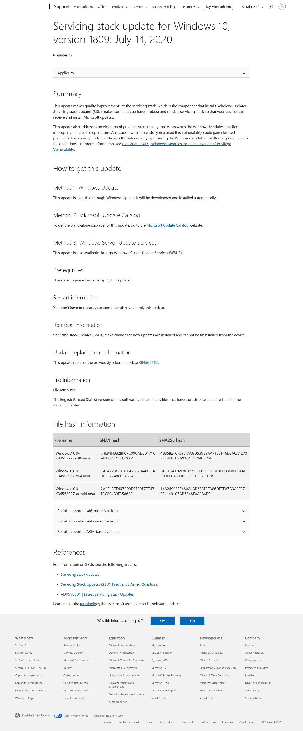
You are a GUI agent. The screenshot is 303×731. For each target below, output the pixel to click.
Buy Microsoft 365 (218, 6)
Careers (249, 645)
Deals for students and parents (126, 694)
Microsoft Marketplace (213, 683)
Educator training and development (121, 684)
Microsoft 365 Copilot (164, 690)
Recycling (227, 722)
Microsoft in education (122, 645)
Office (102, 6)
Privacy (150, 722)
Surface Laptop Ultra (27, 660)
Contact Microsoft (129, 722)
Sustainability (253, 698)
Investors (250, 675)
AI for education (118, 702)
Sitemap (107, 722)
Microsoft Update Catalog (167, 225)
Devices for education (121, 652)
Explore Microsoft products (30, 690)
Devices (138, 6)
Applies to (66, 72)
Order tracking (71, 675)
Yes (162, 620)
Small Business (160, 698)
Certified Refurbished (75, 683)
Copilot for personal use (29, 683)
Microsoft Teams (161, 683)
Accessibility (252, 690)
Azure (203, 645)
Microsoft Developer (211, 652)
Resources (188, 6)
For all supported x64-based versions (88, 520)
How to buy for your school (124, 675)
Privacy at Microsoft (256, 667)
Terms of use (167, 722)
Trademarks (188, 722)
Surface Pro (21, 645)
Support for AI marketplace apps (218, 667)
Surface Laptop (23, 652)
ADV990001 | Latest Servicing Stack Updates (97, 594)
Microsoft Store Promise (77, 690)
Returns (67, 667)
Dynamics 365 (160, 660)
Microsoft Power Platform (166, 675)
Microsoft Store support (77, 660)
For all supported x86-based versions (88, 510)
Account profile (72, 645)
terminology (90, 603)
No (192, 620)
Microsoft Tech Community (215, 675)
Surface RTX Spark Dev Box (30, 667)
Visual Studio (207, 698)
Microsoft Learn (209, 660)
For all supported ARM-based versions (89, 531)
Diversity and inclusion (258, 683)
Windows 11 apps (25, 698)
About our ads (247, 722)
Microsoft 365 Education (123, 667)
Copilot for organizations (29, 675)
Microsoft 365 (83, 6)
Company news (254, 660)
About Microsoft (254, 652)
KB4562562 (148, 362)
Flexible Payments (73, 698)
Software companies (211, 690)
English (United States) (35, 715)
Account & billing (163, 6)
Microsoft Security (162, 652)
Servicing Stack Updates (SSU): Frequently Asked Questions (109, 584)
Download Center (73, 652)
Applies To (64, 55)
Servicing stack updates (80, 574)
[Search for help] (271, 6)
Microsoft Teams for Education (126, 660)
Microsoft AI (158, 645)
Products (118, 6)
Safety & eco (208, 722)
